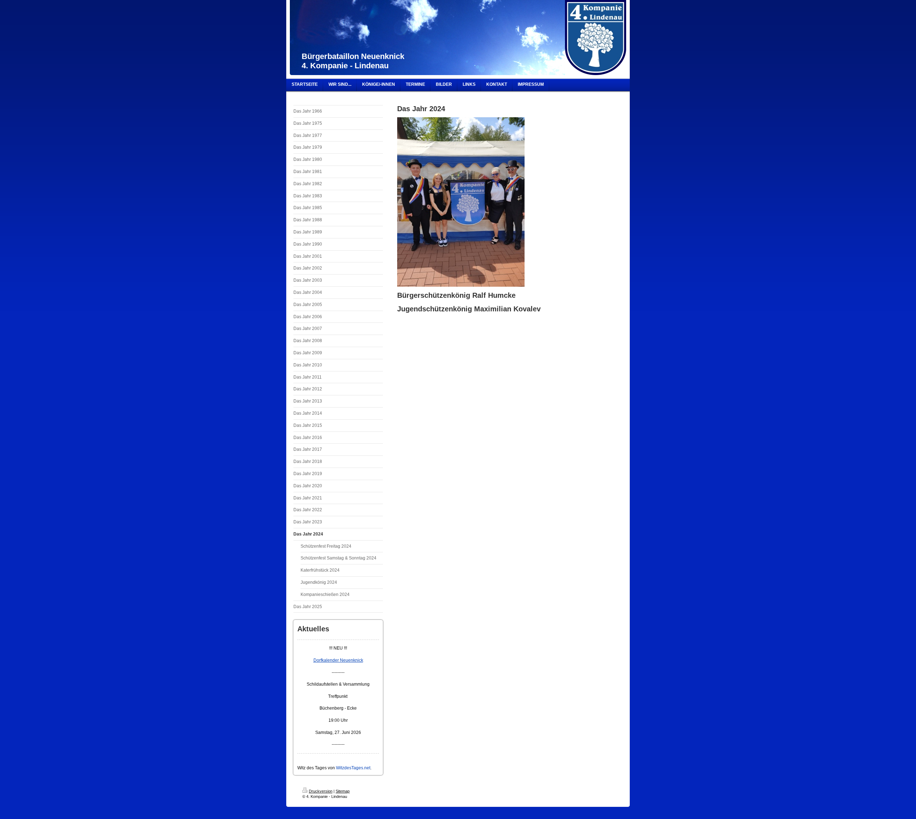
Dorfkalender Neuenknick (338, 660)
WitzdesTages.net (353, 767)
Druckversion (320, 791)
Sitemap (343, 791)
